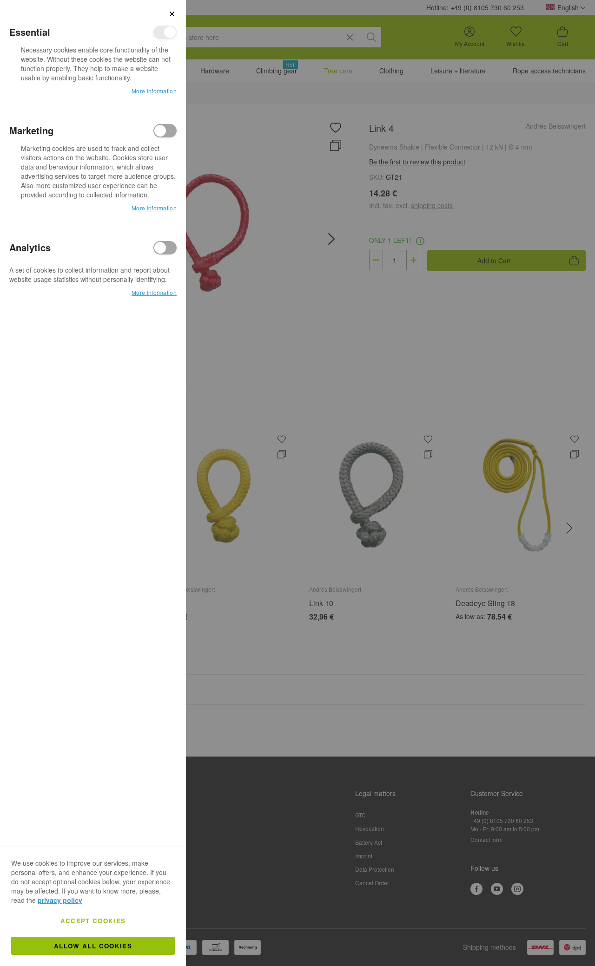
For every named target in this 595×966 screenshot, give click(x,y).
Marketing (165, 130)
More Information (154, 91)
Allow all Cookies (93, 945)
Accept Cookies (93, 920)
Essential (165, 32)
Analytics (165, 248)
